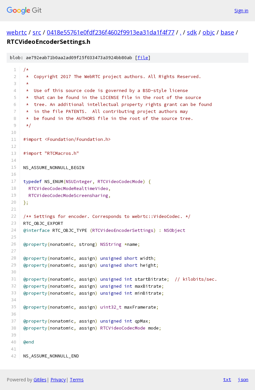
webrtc (17, 32)
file (142, 57)
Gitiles (40, 379)
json (243, 379)
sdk (192, 32)
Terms (77, 379)
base (227, 32)
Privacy (58, 379)
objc (209, 32)
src (37, 32)
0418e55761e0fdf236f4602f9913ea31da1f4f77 (110, 32)
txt (227, 379)
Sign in (241, 10)
